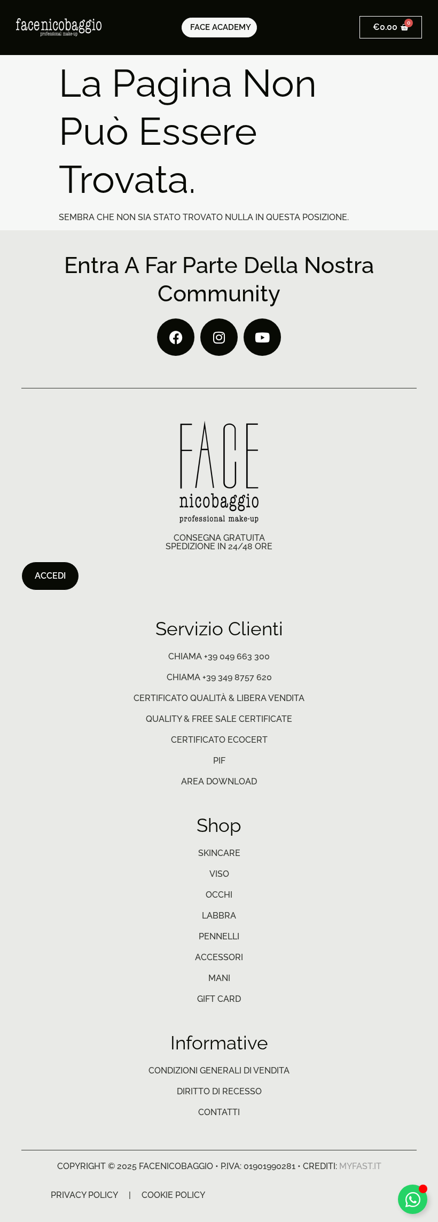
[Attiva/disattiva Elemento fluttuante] (412, 1199)
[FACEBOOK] (175, 337)
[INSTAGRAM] (219, 337)
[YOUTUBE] (262, 337)
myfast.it (360, 1166)
